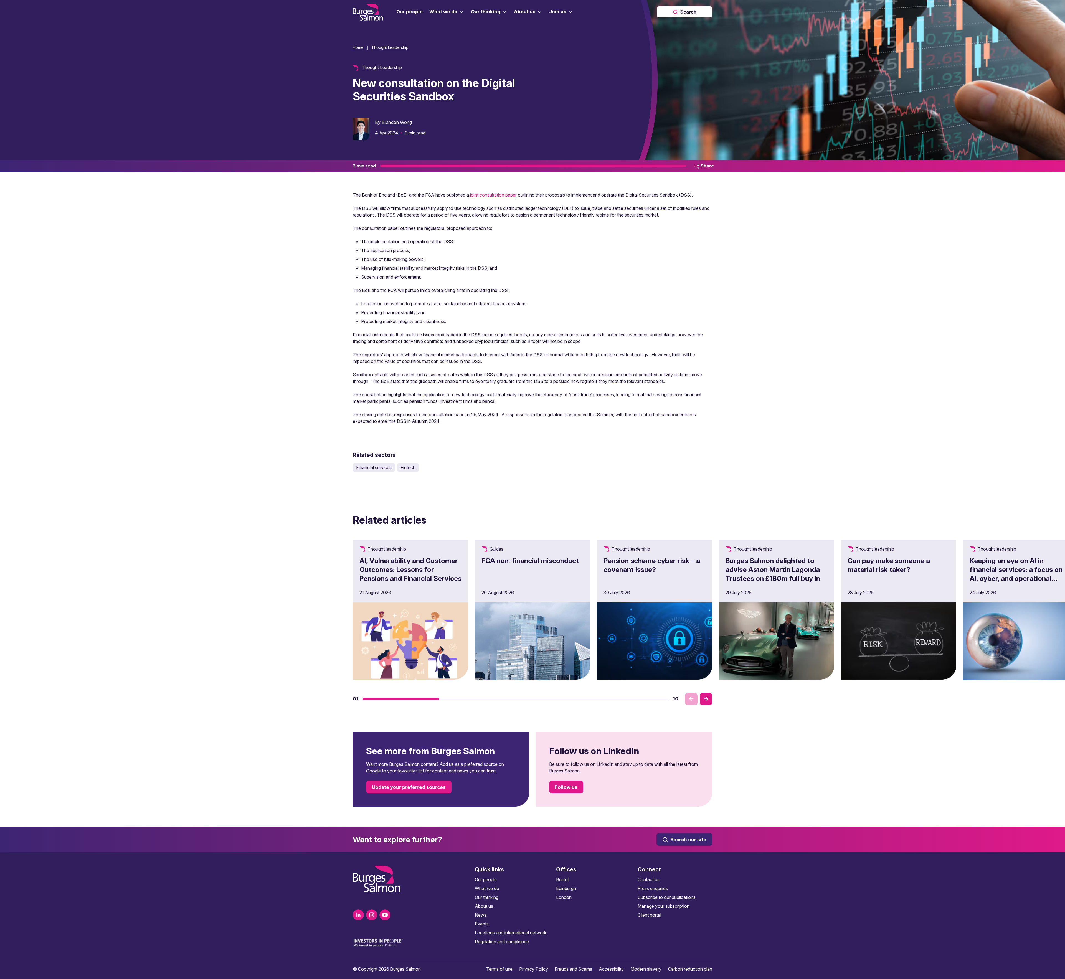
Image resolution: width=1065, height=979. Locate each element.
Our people (486, 879)
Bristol (562, 879)
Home (358, 47)
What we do (487, 888)
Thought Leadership (390, 47)
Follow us (566, 787)
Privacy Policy (533, 969)
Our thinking (486, 897)
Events (482, 924)
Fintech (407, 467)
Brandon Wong (397, 122)
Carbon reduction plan (690, 969)
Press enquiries (653, 888)
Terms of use (499, 969)
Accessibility (611, 969)
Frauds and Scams (573, 969)
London (564, 897)
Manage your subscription (663, 906)
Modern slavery (645, 969)
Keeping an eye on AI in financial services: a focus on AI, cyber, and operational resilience (1016, 573)
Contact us (649, 879)
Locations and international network (510, 932)
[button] (401, 699)
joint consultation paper (493, 195)
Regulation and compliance (502, 941)
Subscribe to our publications (667, 897)
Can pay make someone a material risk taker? (889, 565)
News (480, 915)
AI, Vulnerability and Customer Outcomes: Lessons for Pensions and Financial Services (410, 569)
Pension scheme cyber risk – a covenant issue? (652, 565)
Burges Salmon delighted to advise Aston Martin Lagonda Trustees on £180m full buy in (773, 569)
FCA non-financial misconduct (530, 560)
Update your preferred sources (409, 787)
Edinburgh (566, 888)
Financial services (374, 467)
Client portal (649, 915)
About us (484, 906)
